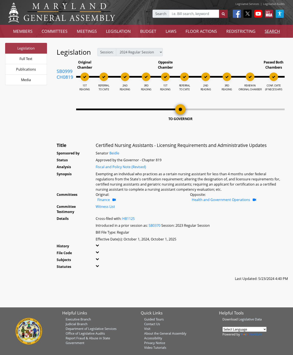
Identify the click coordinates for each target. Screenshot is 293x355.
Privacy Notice (154, 343)
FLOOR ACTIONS (201, 31)
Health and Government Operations (221, 199)
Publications (26, 69)
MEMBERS (22, 31)
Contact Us (152, 324)
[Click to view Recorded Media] (114, 199)
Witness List (105, 206)
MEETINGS (87, 31)
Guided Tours (154, 319)
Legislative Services (247, 4)
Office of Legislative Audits (85, 333)
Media (26, 79)
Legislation (26, 48)
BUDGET (148, 31)
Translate (255, 334)
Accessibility (153, 338)
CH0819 (65, 77)
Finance (103, 199)
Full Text (26, 58)
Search (160, 13)
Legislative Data (250, 319)
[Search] (223, 14)
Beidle (114, 153)
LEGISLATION (118, 31)
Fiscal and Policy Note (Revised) (121, 167)
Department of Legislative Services (91, 328)
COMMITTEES (54, 31)
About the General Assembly (165, 333)
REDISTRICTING (240, 31)
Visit (147, 328)
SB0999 (64, 71)
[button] (102, 246)
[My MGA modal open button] (268, 14)
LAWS (171, 31)
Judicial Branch (77, 324)
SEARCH (272, 31)
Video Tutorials (155, 347)
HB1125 (128, 218)
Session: (106, 52)
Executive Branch (78, 319)
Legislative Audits (274, 4)
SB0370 (154, 225)
